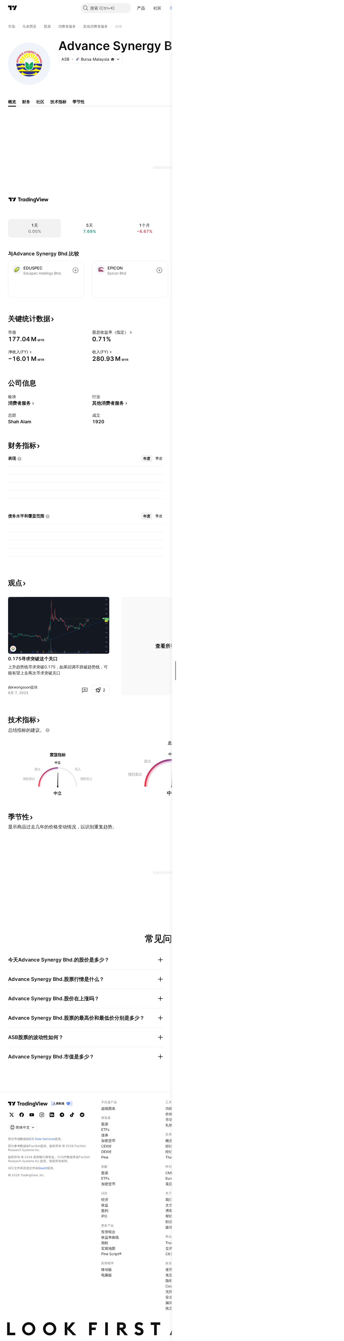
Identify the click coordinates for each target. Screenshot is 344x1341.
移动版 (106, 1269)
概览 (169, 1140)
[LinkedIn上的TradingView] (51, 1114)
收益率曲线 (110, 1237)
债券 (104, 1135)
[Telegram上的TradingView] (61, 1114)
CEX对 (106, 1146)
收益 (104, 1205)
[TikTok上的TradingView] (72, 1114)
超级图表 (108, 1108)
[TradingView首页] (12, 8)
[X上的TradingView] (11, 1114)
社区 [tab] (40, 101)
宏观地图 (108, 1248)
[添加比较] (75, 270)
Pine (104, 1157)
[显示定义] (19, 332)
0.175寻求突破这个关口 (33, 658)
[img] (112, 59)
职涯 (169, 1221)
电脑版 (106, 1275)
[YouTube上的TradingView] (31, 1114)
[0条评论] (85, 690)
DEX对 (106, 1152)
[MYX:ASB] (13, 649)
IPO (104, 1216)
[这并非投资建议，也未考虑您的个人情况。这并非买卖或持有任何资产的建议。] (47, 730)
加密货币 (108, 1140)
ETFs (105, 1129)
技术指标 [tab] (58, 101)
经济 (104, 1199)
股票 (104, 1124)
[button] (149, 8)
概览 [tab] (12, 101)
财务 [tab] (26, 101)
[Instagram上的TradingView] (41, 1114)
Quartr (42, 1168)
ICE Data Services (42, 1139)
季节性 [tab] (79, 101)
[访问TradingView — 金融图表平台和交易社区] (28, 199)
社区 (157, 8)
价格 (169, 1114)
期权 (104, 1243)
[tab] (146, 458)
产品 (141, 8)
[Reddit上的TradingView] (82, 1114)
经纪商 (170, 1146)
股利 (104, 1210)
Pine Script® (111, 1254)
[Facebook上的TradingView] (21, 1114)
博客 (169, 1210)
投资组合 (108, 1232)
